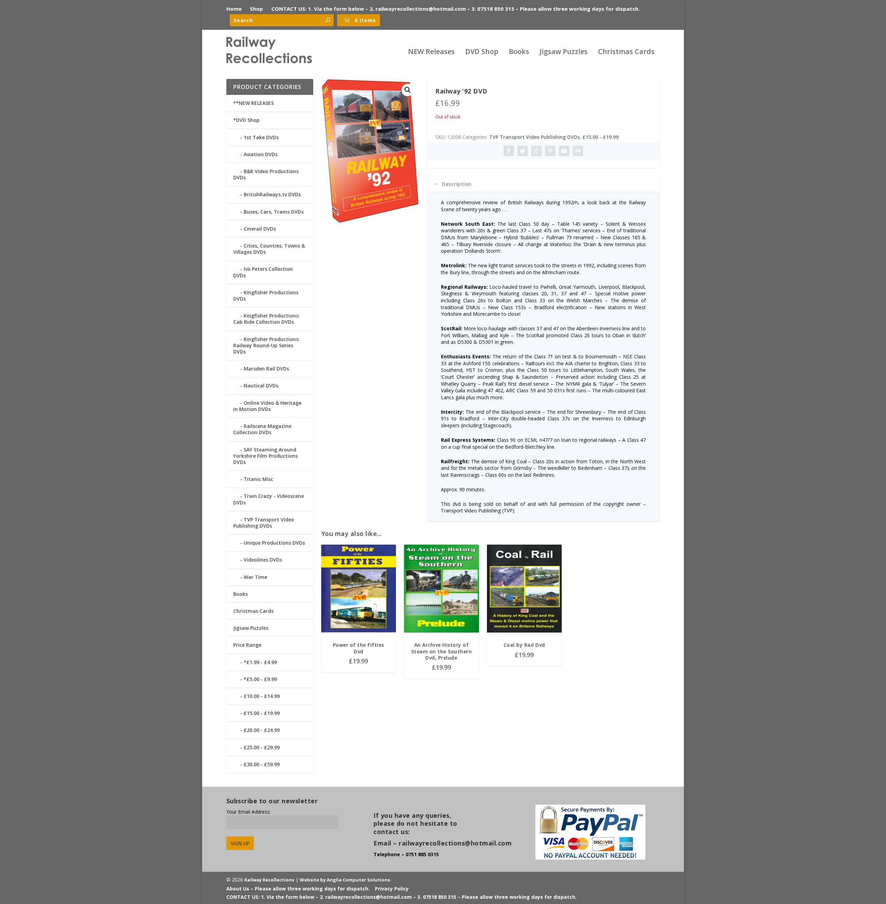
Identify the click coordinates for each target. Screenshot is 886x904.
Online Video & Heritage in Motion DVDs (267, 406)
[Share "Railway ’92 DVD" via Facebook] (509, 151)
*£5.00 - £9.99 (260, 679)
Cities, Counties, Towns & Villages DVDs (269, 248)
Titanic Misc (258, 479)
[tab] (543, 184)
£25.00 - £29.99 (262, 747)
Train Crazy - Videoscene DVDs (268, 499)
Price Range (247, 645)
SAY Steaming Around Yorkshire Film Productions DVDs (265, 455)
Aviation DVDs (261, 154)
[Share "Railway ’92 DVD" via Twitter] (522, 151)
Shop (256, 8)
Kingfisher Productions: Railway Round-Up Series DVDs (266, 345)
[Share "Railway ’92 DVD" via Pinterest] (550, 151)
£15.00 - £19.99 (600, 137)
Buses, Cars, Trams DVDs (274, 211)
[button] (407, 90)
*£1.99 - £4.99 (260, 662)
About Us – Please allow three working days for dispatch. (298, 888)
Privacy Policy (392, 888)
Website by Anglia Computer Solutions (345, 880)
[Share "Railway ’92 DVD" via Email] (564, 151)
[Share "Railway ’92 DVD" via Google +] (536, 151)
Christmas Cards (626, 52)
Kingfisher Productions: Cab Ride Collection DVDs (266, 318)
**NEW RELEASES (253, 103)
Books (519, 52)
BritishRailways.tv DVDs (272, 194)
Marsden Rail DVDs (266, 368)
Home (234, 8)
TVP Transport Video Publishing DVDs (534, 137)
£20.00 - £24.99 (262, 730)
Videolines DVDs (263, 559)
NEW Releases (431, 52)
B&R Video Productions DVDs (266, 174)
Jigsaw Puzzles (564, 52)
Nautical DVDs (261, 385)
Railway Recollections (269, 880)
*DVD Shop (246, 120)
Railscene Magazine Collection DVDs (262, 429)
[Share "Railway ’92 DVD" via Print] (578, 151)
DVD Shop (481, 52)
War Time (255, 577)
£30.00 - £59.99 (262, 764)
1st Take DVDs (261, 137)
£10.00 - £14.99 (262, 696)
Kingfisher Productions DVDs (265, 295)
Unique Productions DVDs (274, 542)
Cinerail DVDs (260, 228)
